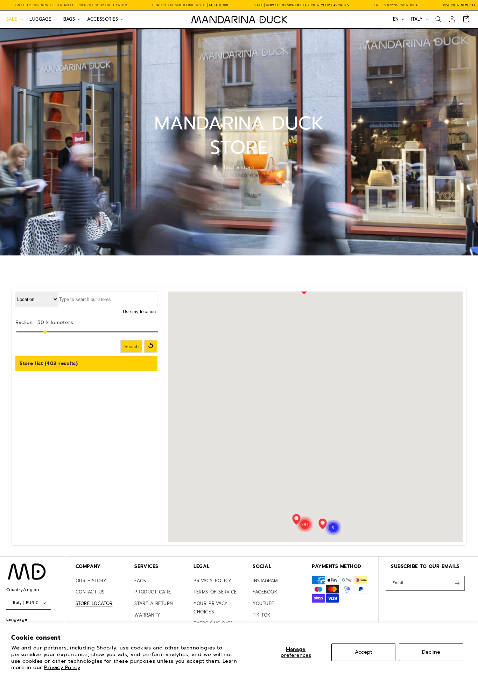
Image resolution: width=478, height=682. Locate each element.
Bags (69, 19)
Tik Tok (261, 615)
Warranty (147, 615)
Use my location (139, 311)
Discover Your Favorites (326, 5)
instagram (265, 580)
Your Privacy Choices (210, 607)
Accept (363, 652)
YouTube (263, 603)
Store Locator (94, 603)
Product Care (152, 592)
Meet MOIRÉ (219, 5)
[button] (14, 19)
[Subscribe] (457, 583)
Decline (431, 652)
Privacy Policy (62, 667)
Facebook (265, 592)
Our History (91, 580)
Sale (11, 19)
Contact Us (90, 592)
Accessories (102, 19)
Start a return (153, 603)
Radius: (24, 322)
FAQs (140, 580)
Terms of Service (215, 592)
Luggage (40, 19)
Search (131, 346)
